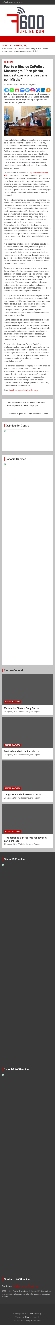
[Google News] (22, 90)
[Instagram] (32, 90)
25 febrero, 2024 (11, 84)
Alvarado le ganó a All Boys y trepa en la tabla (28, 414)
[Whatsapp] (11, 90)
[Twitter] (27, 90)
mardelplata (21, 390)
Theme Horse (31, 1317)
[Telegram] (6, 90)
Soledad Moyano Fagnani (29, 712)
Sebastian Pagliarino (28, 84)
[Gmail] (17, 90)
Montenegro (33, 390)
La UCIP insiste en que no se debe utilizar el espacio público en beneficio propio (26, 404)
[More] (48, 90)
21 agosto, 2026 (10, 755)
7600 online (34, 1313)
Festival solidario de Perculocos (22, 751)
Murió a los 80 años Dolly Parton (21, 708)
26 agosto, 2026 (10, 712)
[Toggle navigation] (5, 39)
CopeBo (12, 390)
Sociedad (8, 62)
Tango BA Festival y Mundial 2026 (22, 794)
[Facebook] (38, 90)
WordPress (36, 1320)
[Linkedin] (43, 90)
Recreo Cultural (13, 670)
